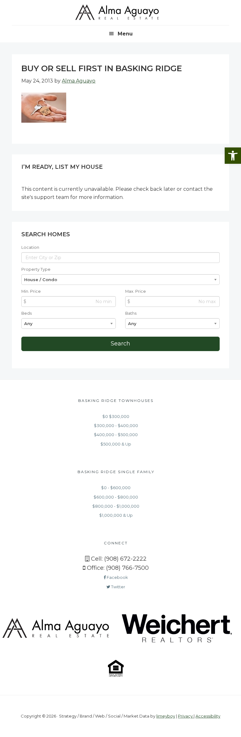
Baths (131, 313)
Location (30, 247)
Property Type (36, 269)
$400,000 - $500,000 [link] (116, 434)
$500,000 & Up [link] (115, 443)
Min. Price (31, 291)
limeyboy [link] (165, 715)
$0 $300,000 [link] (115, 416)
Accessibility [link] (207, 715)
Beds (26, 313)
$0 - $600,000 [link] (116, 487)
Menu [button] (125, 34)
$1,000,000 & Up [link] (116, 515)
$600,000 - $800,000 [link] (116, 496)
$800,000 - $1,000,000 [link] (115, 506)
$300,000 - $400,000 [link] (116, 425)
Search (120, 343)
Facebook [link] (117, 577)
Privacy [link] (186, 715)
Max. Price (135, 291)
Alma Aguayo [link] (120, 12)
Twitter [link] (117, 586)
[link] (233, 155)
